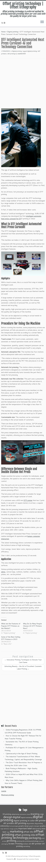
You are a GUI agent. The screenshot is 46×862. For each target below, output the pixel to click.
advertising (15, 814)
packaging (35, 838)
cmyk (42, 814)
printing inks (21, 841)
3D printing (6, 814)
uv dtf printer (35, 843)
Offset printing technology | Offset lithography (23, 5)
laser (4, 832)
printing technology (32, 841)
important (22, 828)
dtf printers (8, 823)
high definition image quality (9, 828)
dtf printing (11, 54)
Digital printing (12, 32)
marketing (16, 831)
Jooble (3, 791)
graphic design (24, 826)
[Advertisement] (23, 85)
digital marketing (26, 817)
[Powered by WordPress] (15, 858)
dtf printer (40, 820)
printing (11, 840)
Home (3, 32)
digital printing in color (24, 820)
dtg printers (30, 823)
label (29, 828)
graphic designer (34, 826)
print (43, 838)
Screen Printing (15, 843)
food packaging (14, 826)
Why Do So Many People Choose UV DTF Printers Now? (32, 625)
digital (16, 817)
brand (28, 814)
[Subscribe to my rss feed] (3, 23)
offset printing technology (22, 836)
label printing (36, 829)
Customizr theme (33, 859)
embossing (4, 826)
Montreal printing (7, 795)
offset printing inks (25, 834)
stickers (25, 844)
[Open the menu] (42, 22)
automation (22, 814)
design (7, 817)
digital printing (32, 51)
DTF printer (28, 500)
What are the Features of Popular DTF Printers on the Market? (10, 625)
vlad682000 (21, 54)
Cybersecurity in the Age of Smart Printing (22, 753)
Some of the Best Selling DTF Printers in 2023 (10, 638)
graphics (43, 826)
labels (43, 829)
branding (35, 813)
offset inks (28, 831)
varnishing (26, 846)
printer (4, 841)
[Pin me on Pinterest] (5, 23)
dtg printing (39, 823)
